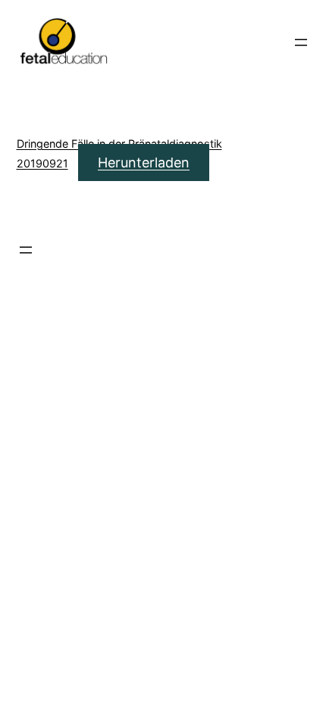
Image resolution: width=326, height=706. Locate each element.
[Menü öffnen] (301, 42)
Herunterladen (144, 162)
